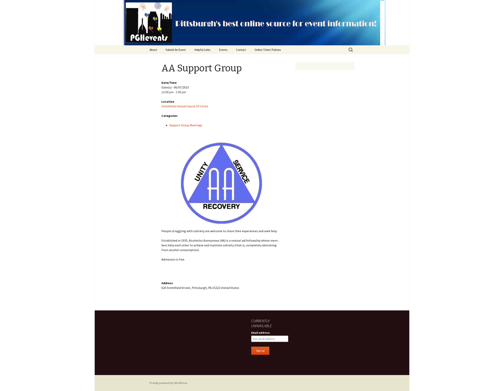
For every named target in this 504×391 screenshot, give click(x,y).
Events (223, 50)
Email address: (260, 332)
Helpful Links (202, 50)
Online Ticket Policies (268, 50)
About (153, 50)
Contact (241, 50)
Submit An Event (176, 50)
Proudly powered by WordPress (168, 383)
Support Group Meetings (185, 125)
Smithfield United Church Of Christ (184, 106)
